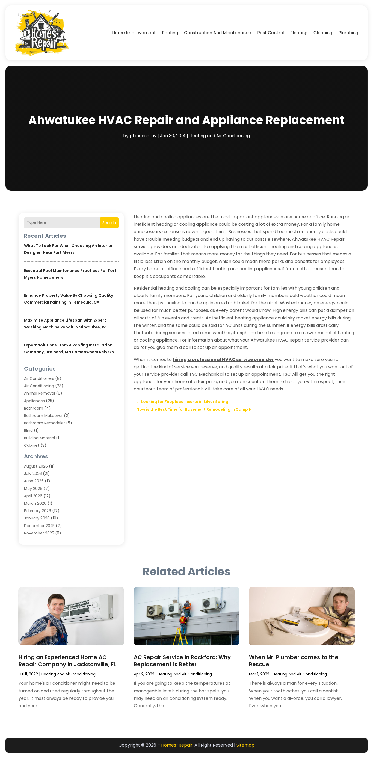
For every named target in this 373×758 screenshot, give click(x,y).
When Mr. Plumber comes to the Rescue (293, 660)
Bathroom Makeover (43, 415)
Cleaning (322, 33)
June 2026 (34, 481)
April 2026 (33, 496)
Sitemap (245, 745)
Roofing (170, 33)
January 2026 (37, 518)
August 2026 (36, 466)
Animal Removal (39, 393)
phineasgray (143, 136)
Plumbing (348, 33)
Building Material (39, 438)
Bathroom (33, 408)
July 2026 (33, 473)
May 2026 (33, 488)
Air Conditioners (39, 378)
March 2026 (35, 503)
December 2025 (39, 525)
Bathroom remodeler (44, 423)
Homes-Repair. (177, 745)
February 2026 (37, 510)
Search (109, 222)
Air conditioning (39, 386)
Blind (28, 430)
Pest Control (270, 33)
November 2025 (39, 533)
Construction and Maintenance (217, 33)
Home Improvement (134, 33)
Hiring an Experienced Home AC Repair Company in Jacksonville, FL (67, 660)
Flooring (298, 33)
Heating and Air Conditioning (219, 136)
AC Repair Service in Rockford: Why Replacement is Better (182, 660)
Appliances (34, 401)
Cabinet (31, 445)
